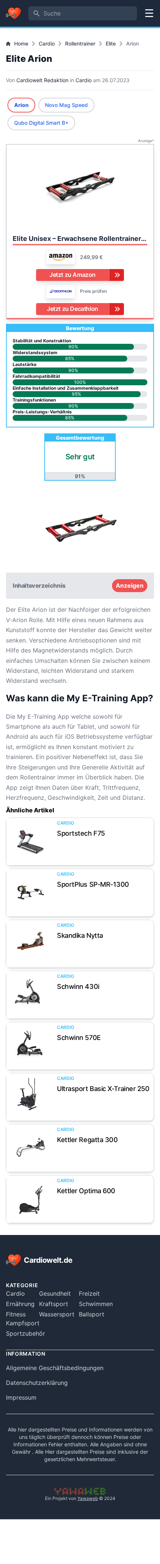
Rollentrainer (80, 43)
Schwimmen (96, 1304)
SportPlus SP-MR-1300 (93, 884)
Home (21, 43)
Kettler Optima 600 (86, 1191)
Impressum (21, 1397)
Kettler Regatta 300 (87, 1140)
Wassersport (56, 1314)
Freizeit (89, 1293)
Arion (21, 105)
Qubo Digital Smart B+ (41, 123)
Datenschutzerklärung (37, 1382)
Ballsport (91, 1314)
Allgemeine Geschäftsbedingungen (54, 1368)
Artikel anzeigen (30, 841)
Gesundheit (55, 1293)
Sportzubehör (25, 1333)
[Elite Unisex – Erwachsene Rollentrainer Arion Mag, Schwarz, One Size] (79, 189)
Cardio (47, 43)
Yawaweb (87, 1498)
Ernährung (20, 1304)
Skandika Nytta (80, 935)
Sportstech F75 (81, 833)
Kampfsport (22, 1323)
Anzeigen (130, 585)
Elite (111, 43)
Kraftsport (53, 1304)
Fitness (16, 1314)
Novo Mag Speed (66, 105)
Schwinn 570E (79, 1037)
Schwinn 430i (78, 986)
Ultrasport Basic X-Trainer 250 (103, 1089)
